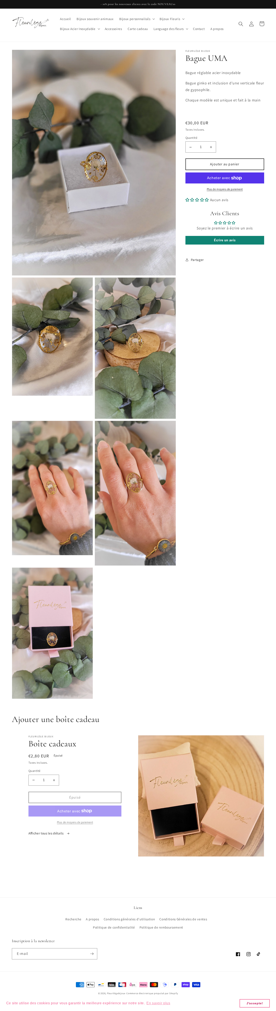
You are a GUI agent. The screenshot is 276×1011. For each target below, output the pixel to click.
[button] (136, 19)
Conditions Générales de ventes (183, 919)
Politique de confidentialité (114, 927)
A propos (92, 919)
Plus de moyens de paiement (225, 189)
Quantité (191, 138)
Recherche (73, 919)
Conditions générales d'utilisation (129, 919)
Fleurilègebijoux (116, 993)
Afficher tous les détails (46, 833)
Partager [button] (197, 259)
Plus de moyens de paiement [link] (75, 822)
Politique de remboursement (161, 927)
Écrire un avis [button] (224, 240)
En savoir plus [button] (158, 1003)
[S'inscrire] (92, 953)
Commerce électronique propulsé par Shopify (152, 993)
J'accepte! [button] (254, 1003)
